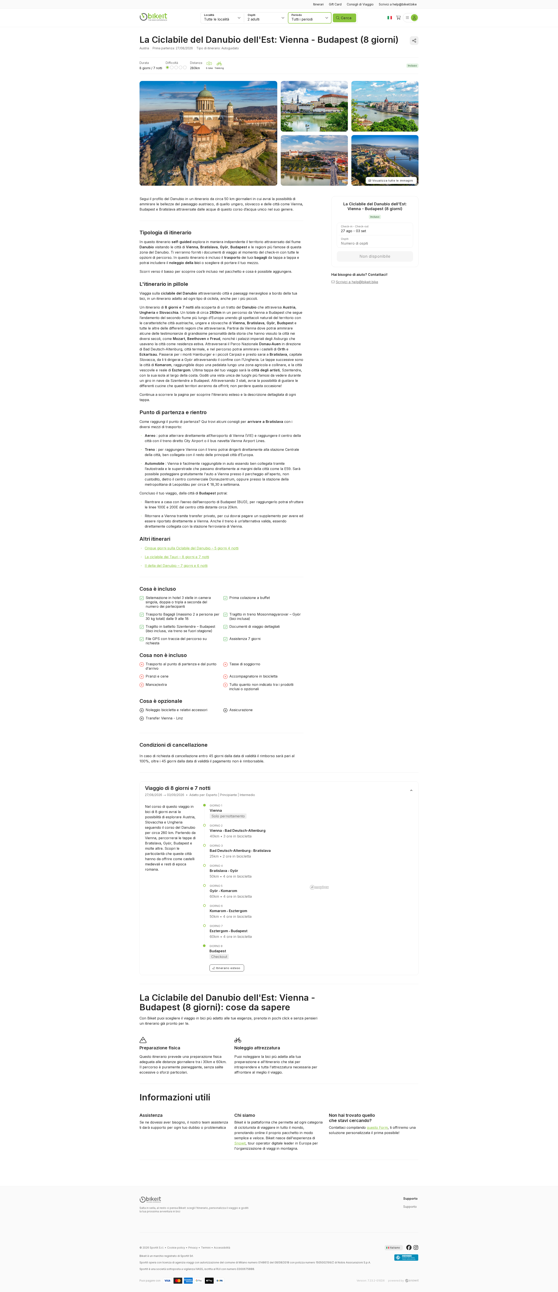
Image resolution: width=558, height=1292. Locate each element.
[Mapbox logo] (319, 887)
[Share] (414, 40)
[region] (360, 847)
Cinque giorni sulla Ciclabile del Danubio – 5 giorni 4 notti (191, 548)
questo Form (377, 1127)
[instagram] (415, 1248)
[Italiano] (389, 17)
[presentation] (394, 1247)
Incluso (412, 65)
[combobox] (222, 18)
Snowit (240, 1143)
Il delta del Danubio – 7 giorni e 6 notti (176, 565)
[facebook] (409, 1248)
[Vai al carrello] (398, 17)
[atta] (406, 1257)
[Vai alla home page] (150, 1200)
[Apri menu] (410, 17)
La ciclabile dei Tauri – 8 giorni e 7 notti (177, 557)
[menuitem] (318, 4)
